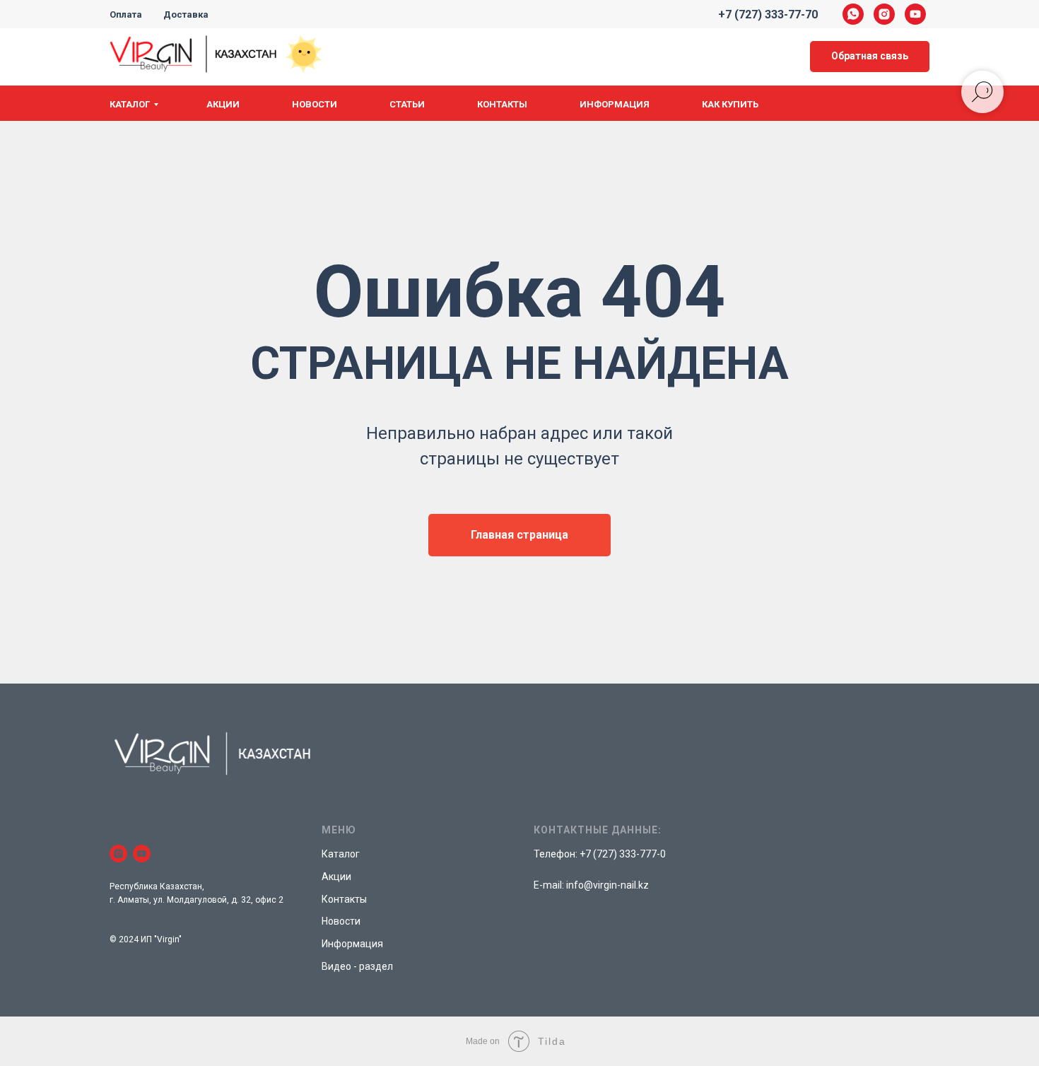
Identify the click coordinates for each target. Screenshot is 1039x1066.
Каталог (130, 104)
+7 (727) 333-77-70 (768, 14)
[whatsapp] (853, 14)
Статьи (407, 104)
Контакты (502, 104)
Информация (615, 104)
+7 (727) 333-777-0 (623, 854)
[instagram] (884, 14)
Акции (223, 104)
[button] (869, 57)
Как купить (730, 104)
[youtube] (915, 14)
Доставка (186, 14)
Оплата (126, 14)
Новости (314, 104)
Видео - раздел (357, 966)
